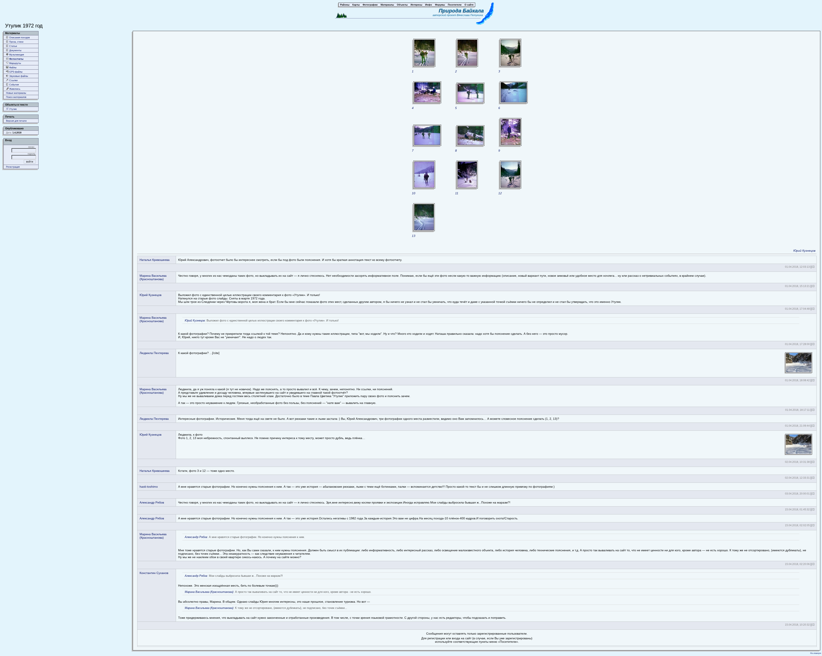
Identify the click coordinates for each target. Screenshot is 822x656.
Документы (15, 50)
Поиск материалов (16, 97)
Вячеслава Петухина (470, 15)
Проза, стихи (16, 41)
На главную (815, 653)
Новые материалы (16, 93)
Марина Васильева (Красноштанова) (153, 277)
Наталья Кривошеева (155, 260)
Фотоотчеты (16, 59)
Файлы (12, 67)
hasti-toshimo (149, 486)
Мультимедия (16, 54)
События (14, 84)
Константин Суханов (154, 573)
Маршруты (15, 63)
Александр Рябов (152, 502)
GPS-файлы (15, 71)
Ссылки (13, 80)
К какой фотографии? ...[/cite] (198, 353)
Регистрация (13, 167)
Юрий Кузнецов (804, 250)
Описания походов (19, 37)
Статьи (13, 46)
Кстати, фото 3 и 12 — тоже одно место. (206, 470)
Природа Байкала (461, 10)
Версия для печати (16, 121)
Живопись (14, 89)
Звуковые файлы (18, 76)
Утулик (13, 109)
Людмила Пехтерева (154, 353)
